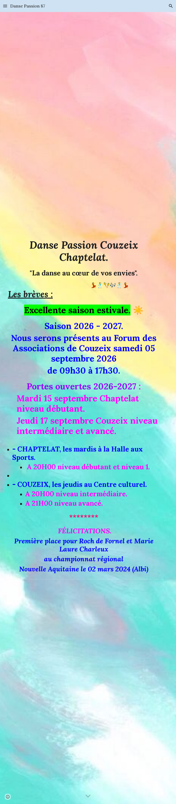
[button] (5, 6)
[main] (88, 408)
